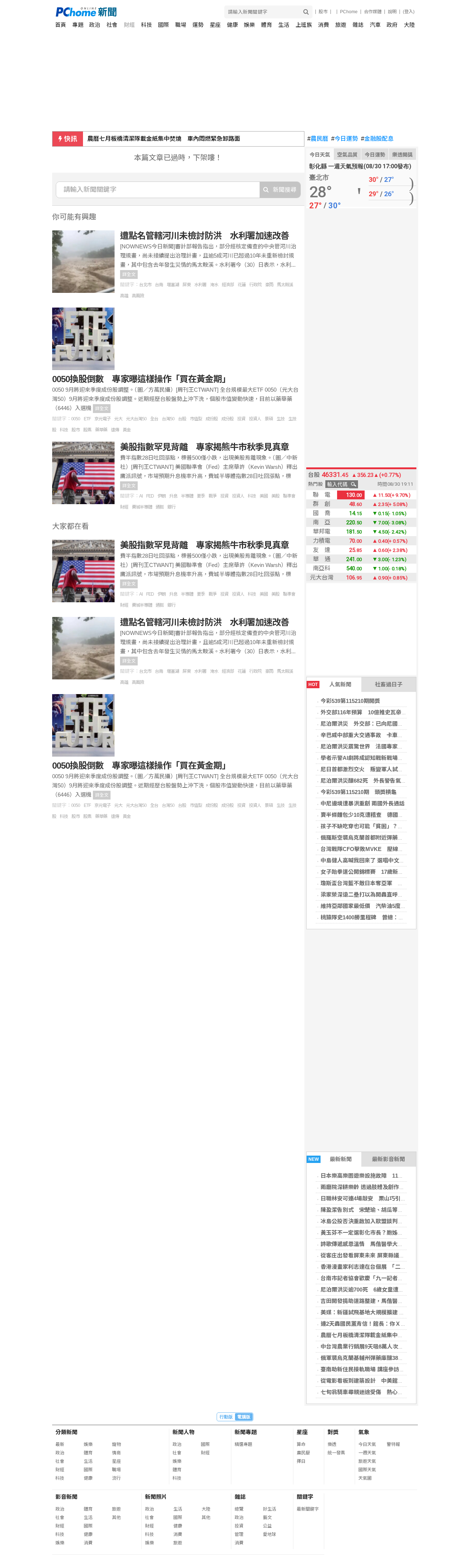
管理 (239, 1534)
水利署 (200, 284)
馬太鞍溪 (285, 284)
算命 (301, 1444)
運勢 (197, 25)
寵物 (116, 1444)
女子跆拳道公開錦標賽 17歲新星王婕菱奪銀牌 (379, 872)
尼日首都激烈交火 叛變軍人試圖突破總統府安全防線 (387, 769)
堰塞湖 (173, 284)
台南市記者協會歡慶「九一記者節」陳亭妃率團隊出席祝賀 (392, 1278)
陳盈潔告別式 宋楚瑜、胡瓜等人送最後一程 (376, 1210)
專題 (77, 25)
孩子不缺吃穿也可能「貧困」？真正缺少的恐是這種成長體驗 (395, 826)
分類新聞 (66, 1432)
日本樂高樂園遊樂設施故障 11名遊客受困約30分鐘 (384, 1176)
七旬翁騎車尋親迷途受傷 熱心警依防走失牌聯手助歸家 (389, 1392)
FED (150, 496)
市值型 (196, 418)
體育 (266, 25)
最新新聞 (330, 1159)
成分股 (227, 418)
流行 (116, 1478)
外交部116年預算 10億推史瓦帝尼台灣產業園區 (380, 712)
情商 (116, 1452)
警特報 (393, 1444)
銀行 (171, 507)
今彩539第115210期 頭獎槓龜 (359, 792)
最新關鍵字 (308, 1509)
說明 (392, 11)
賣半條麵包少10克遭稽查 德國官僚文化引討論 (379, 815)
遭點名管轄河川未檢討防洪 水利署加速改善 (204, 236)
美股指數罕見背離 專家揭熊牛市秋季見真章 (204, 447)
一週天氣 (367, 1452)
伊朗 (162, 496)
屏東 (186, 284)
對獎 (333, 1432)
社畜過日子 (388, 684)
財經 (129, 25)
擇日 (301, 1461)
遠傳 (115, 429)
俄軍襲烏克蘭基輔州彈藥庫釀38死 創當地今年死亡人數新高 (395, 1358)
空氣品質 (347, 155)
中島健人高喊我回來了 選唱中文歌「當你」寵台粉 (382, 860)
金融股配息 (377, 139)
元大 (118, 418)
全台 (154, 418)
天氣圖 (365, 1478)
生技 (280, 418)
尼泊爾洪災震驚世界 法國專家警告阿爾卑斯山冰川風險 (389, 746)
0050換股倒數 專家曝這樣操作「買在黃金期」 (141, 379)
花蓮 (242, 284)
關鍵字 (305, 1497)
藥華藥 (101, 429)
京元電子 (102, 418)
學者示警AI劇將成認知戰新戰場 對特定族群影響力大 (387, 758)
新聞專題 (246, 1432)
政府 (392, 25)
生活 (283, 25)
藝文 (267, 1517)
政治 (94, 25)
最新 (59, 1444)
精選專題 (243, 1444)
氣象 (363, 1432)
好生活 (269, 1509)
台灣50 (168, 418)
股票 (87, 429)
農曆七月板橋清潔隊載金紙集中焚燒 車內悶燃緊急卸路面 (163, 139)
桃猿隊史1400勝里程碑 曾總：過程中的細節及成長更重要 (392, 917)
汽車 (375, 25)
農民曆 (317, 139)
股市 (323, 11)
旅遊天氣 (367, 1461)
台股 (182, 418)
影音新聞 (66, 1497)
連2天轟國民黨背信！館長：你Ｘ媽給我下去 (374, 1324)
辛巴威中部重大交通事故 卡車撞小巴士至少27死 (381, 735)
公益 (267, 1526)
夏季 (201, 496)
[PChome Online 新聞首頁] (145, 12)
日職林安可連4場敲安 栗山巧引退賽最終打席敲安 (383, 1198)
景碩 (269, 418)
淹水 (214, 284)
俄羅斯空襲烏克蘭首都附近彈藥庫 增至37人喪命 (381, 837)
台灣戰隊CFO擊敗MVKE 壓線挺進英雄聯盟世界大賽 (387, 849)
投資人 (255, 418)
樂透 (332, 1444)
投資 (241, 418)
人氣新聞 (329, 684)
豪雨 (269, 284)
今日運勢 (344, 139)
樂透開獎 (402, 155)
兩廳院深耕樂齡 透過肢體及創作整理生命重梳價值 (382, 1187)
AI (140, 496)
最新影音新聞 (388, 1159)
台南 (159, 284)
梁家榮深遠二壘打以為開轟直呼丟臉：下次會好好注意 (387, 894)
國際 (163, 25)
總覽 (239, 1509)
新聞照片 (156, 1497)
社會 (112, 25)
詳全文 (128, 274)
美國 (264, 496)
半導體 (187, 496)
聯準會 (289, 496)
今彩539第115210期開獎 (350, 701)
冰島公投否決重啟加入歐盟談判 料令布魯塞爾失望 (384, 1221)
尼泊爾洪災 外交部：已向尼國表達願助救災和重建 (384, 724)
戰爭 (213, 496)
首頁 (60, 25)
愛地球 (269, 1534)
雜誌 (358, 25)
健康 (232, 25)
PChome (349, 11)
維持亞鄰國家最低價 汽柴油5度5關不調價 (373, 906)
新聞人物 (184, 1432)
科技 (146, 25)
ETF (87, 418)
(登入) (409, 11)
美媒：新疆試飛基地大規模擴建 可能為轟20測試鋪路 (385, 1312)
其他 (116, 1517)
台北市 (145, 284)
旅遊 (340, 25)
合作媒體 (373, 11)
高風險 (138, 295)
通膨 (160, 507)
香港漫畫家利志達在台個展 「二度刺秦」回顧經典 (383, 1267)
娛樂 (249, 25)
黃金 (127, 429)
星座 (215, 25)
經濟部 (228, 284)
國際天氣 (367, 1469)
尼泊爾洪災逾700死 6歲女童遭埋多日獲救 (373, 1289)
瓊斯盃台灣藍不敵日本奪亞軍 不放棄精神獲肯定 (381, 883)
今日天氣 (320, 155)
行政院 (255, 284)
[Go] (306, 12)
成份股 (212, 418)
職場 (180, 25)
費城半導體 (142, 507)
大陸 (409, 25)
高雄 (124, 295)
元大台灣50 (136, 418)
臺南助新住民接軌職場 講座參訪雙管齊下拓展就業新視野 (390, 1369)
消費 (323, 25)
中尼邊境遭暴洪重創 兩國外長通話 (363, 803)
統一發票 (336, 1452)
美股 (275, 496)
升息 (173, 496)
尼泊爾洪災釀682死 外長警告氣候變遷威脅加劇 (380, 781)
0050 (75, 418)
